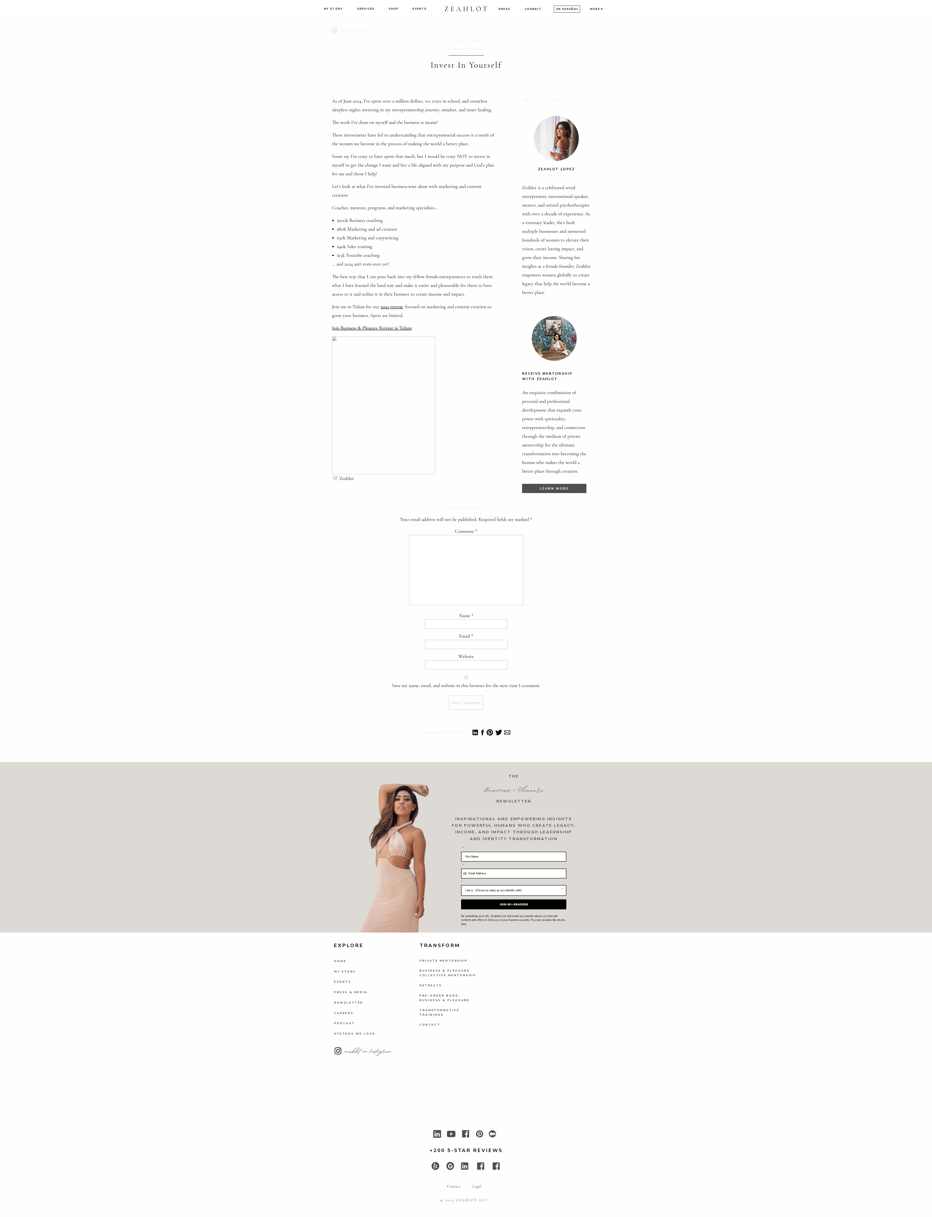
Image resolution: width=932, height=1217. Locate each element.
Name (466, 616)
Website (466, 656)
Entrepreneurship (466, 49)
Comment (466, 531)
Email (466, 636)
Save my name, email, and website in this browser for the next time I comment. (466, 686)
